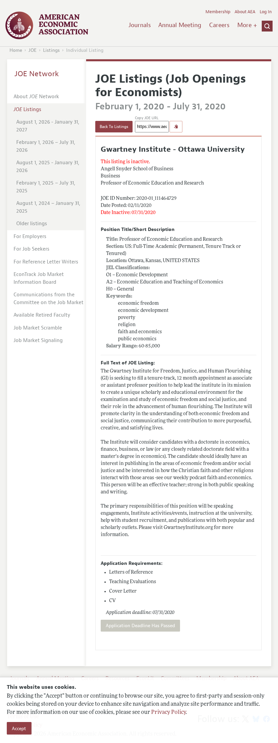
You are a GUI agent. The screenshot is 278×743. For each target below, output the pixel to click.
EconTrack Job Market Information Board (39, 278)
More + (247, 25)
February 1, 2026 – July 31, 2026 (45, 146)
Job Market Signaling (38, 340)
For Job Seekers (31, 249)
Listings (51, 50)
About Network (36, 96)
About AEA (245, 12)
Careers (219, 25)
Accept (19, 728)
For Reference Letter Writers (46, 262)
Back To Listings (114, 126)
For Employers (30, 236)
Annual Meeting (179, 25)
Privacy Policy (168, 712)
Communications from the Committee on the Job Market (48, 299)
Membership (218, 12)
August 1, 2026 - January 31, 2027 (47, 126)
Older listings (31, 223)
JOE (32, 50)
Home (15, 50)
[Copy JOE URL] (176, 126)
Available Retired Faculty (42, 315)
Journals (139, 25)
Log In (266, 12)
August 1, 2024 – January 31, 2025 (48, 207)
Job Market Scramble (38, 328)
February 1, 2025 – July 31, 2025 (45, 187)
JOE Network (37, 74)
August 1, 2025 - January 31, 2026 (47, 167)
